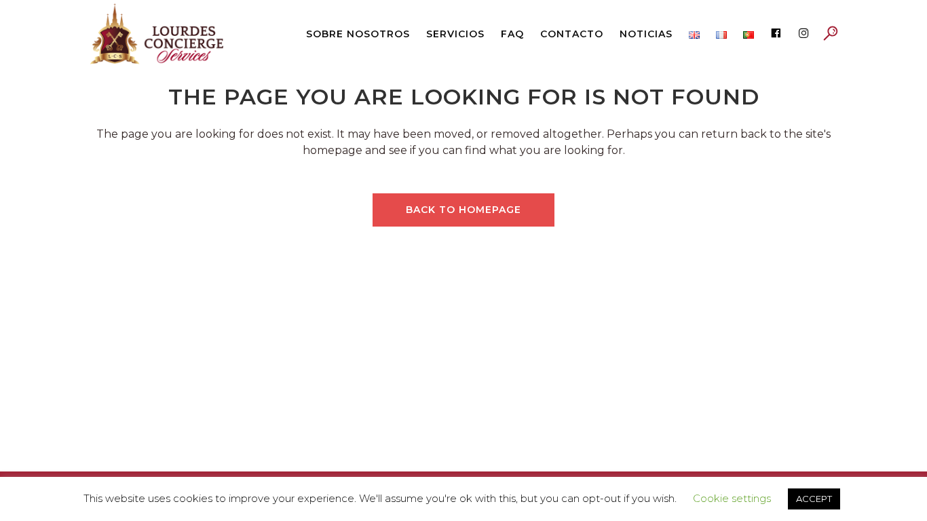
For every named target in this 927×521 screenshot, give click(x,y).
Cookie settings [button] (732, 498)
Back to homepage (463, 210)
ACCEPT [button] (814, 498)
